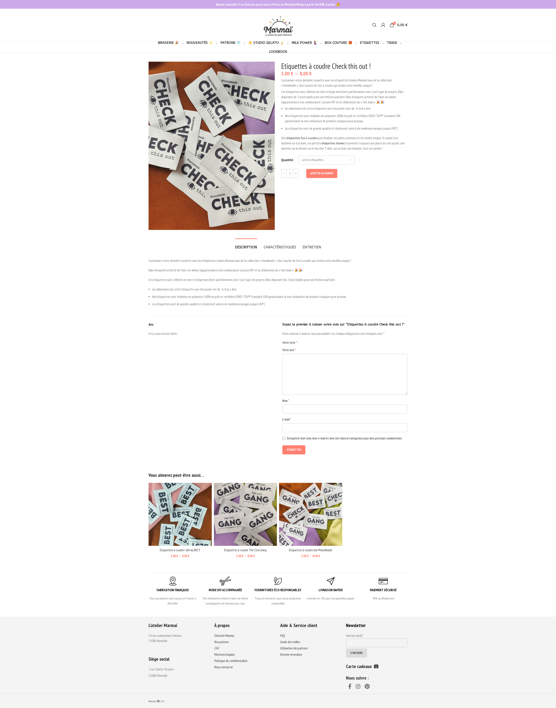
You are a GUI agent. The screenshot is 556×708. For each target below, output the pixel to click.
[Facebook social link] (350, 687)
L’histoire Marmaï (224, 636)
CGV (216, 648)
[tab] (246, 245)
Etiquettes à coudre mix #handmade (310, 550)
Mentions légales (224, 654)
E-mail (286, 419)
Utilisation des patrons (294, 648)
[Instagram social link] (358, 687)
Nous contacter (223, 667)
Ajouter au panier (322, 173)
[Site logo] (278, 25)
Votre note (289, 342)
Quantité (287, 160)
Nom (285, 400)
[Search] (374, 25)
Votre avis (289, 350)
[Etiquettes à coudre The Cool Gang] (245, 514)
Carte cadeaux (360, 666)
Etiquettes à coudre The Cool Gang (245, 550)
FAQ (282, 636)
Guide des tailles (290, 642)
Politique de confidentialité (230, 661)
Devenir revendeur (291, 654)
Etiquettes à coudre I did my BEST (180, 550)
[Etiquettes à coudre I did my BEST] (180, 514)
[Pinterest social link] (367, 687)
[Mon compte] (383, 25)
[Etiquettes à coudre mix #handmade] (310, 514)
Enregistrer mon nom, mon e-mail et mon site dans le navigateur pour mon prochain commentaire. (344, 438)
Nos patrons (221, 642)
